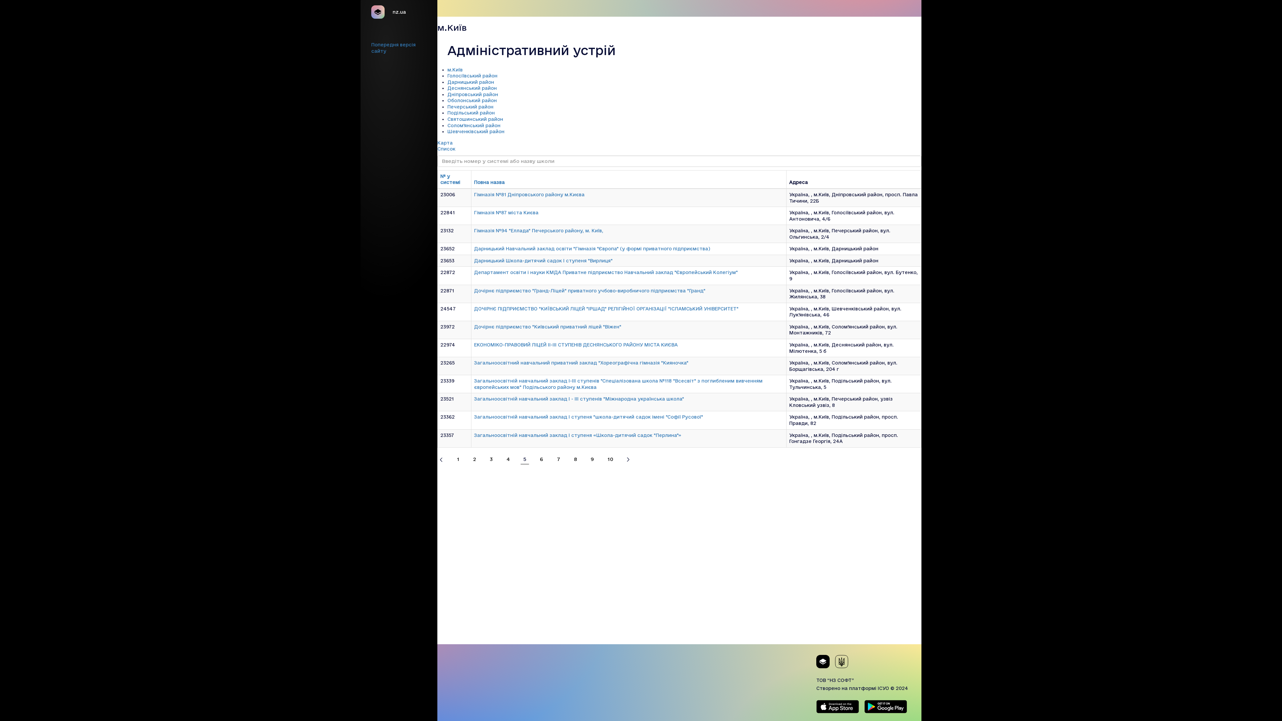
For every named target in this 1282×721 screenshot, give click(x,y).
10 (610, 459)
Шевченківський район (475, 131)
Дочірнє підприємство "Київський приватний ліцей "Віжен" (547, 326)
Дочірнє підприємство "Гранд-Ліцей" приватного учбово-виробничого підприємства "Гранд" (589, 290)
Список (446, 149)
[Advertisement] (679, 597)
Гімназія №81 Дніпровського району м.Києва (529, 194)
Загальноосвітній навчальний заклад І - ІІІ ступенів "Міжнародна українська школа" (579, 399)
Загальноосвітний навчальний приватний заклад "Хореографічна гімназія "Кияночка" (581, 363)
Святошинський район (475, 119)
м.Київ (455, 69)
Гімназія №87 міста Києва (506, 212)
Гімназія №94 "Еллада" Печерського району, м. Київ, (538, 230)
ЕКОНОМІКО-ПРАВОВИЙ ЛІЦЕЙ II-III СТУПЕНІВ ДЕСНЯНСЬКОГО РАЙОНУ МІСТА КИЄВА (576, 344)
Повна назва (489, 182)
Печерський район (470, 106)
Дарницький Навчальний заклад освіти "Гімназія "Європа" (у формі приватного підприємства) (592, 248)
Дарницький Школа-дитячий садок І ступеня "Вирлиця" (543, 260)
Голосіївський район (472, 75)
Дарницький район (470, 82)
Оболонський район (472, 100)
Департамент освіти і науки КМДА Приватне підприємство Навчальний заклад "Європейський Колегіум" (606, 272)
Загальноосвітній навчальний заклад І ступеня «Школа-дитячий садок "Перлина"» (577, 435)
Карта (445, 143)
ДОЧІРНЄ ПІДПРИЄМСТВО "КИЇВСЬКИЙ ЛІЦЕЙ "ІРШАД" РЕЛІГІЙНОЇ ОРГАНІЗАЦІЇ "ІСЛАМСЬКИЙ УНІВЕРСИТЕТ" (606, 308)
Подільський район (471, 112)
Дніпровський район (472, 94)
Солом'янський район (473, 125)
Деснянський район (472, 88)
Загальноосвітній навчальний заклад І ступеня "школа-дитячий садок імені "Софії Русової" (588, 417)
